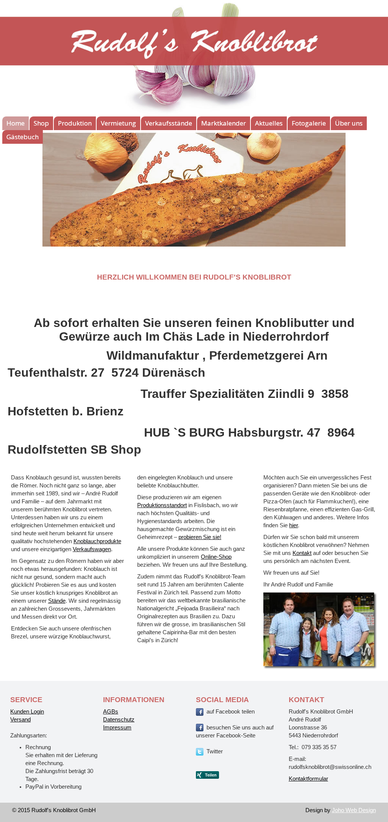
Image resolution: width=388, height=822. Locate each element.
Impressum (117, 728)
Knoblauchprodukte (97, 541)
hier (293, 525)
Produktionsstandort (162, 505)
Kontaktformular (308, 779)
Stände (57, 601)
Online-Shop (216, 557)
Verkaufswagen (92, 549)
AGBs (110, 712)
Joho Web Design (354, 810)
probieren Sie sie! (199, 537)
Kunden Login (27, 712)
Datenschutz (119, 720)
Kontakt (302, 553)
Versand (20, 720)
